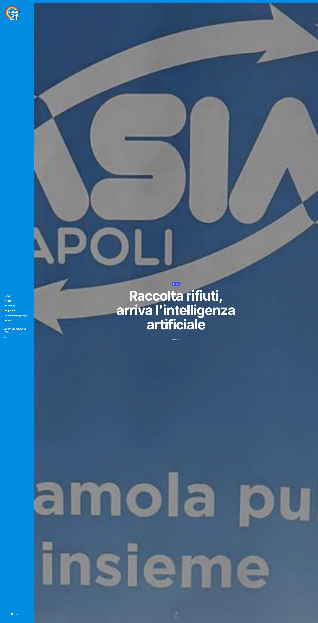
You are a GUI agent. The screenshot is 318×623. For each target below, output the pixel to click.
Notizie (176, 284)
